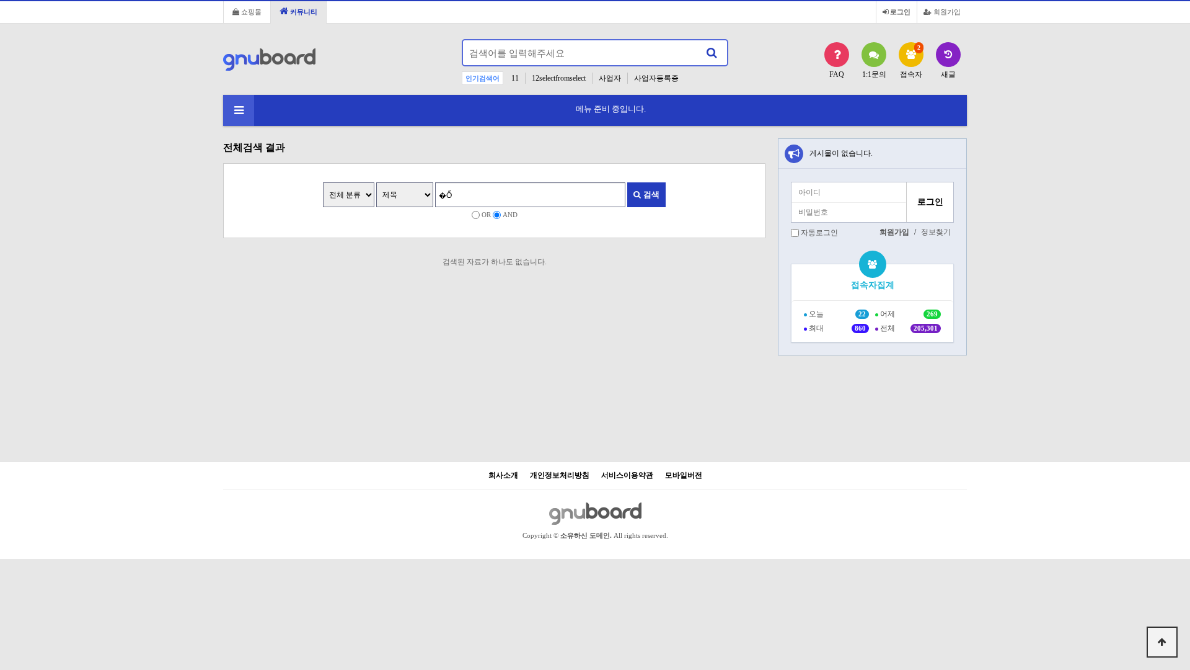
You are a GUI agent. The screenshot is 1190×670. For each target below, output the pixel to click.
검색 (650, 194)
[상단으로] (1162, 642)
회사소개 (503, 475)
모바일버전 (683, 475)
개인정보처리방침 (559, 475)
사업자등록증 (656, 78)
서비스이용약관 (627, 475)
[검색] (711, 52)
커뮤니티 (302, 12)
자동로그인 (819, 232)
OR (486, 214)
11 (515, 78)
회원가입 (946, 12)
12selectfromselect (559, 78)
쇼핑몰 (250, 12)
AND (510, 214)
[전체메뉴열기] (238, 110)
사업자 (610, 78)
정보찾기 (936, 232)
